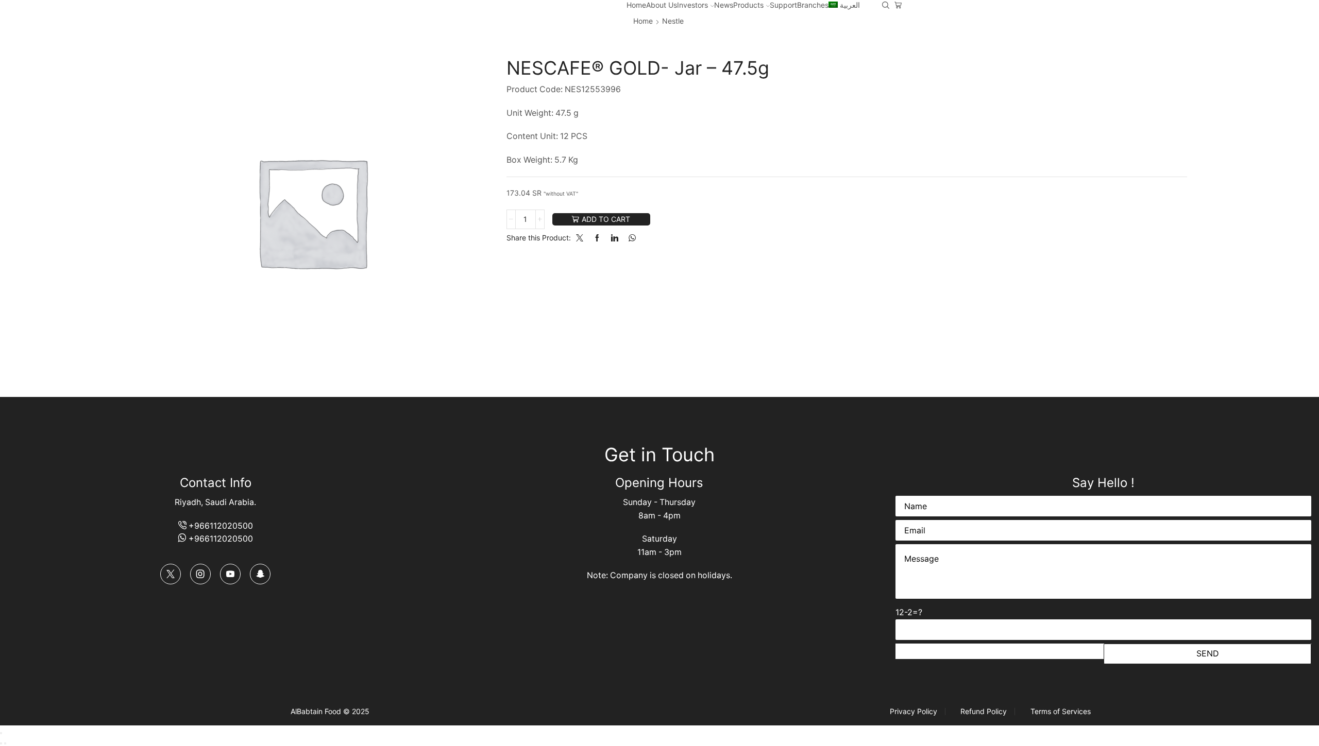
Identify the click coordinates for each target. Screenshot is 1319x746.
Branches (812, 5)
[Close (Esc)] (1, 733)
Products (748, 5)
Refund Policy (983, 711)
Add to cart (606, 219)
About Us (661, 5)
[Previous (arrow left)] (1, 743)
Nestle (673, 20)
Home (636, 5)
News (723, 5)
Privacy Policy (913, 711)
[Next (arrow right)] (5, 743)
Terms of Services (1060, 711)
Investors (692, 5)
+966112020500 (220, 526)
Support (783, 5)
